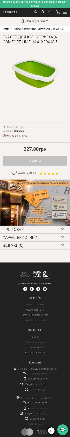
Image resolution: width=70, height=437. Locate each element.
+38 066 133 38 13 (37, 408)
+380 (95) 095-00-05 (37, 21)
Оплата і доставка (35, 304)
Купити (35, 161)
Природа (19, 131)
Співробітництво (35, 342)
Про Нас (35, 337)
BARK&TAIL (10, 12)
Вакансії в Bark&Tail (35, 352)
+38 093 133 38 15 (37, 379)
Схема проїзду (37, 389)
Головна (6, 29)
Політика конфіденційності (35, 315)
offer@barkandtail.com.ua (37, 384)
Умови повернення (35, 309)
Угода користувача (35, 320)
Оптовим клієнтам (35, 347)
